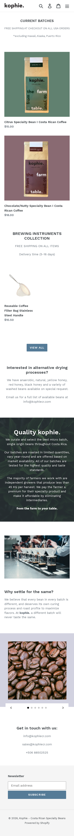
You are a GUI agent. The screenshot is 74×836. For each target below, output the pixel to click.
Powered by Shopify (37, 822)
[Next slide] (63, 707)
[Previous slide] (11, 707)
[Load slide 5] (42, 708)
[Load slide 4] (39, 708)
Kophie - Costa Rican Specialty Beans (42, 818)
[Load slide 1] (28, 708)
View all (37, 347)
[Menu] (67, 6)
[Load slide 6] (46, 708)
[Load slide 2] (32, 708)
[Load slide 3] (35, 708)
